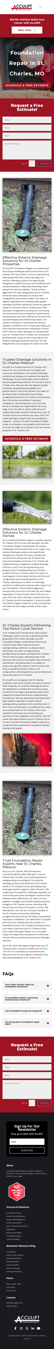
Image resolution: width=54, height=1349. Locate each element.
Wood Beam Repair (13, 1236)
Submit (44, 163)
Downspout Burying (13, 1271)
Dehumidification (12, 1261)
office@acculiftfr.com (14, 1303)
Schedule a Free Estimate (27, 85)
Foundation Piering (13, 1213)
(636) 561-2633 (11, 1306)
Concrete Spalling (13, 1239)
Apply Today (24, 30)
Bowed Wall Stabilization (15, 1216)
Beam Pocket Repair (14, 1233)
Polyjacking (10, 1229)
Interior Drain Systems (14, 1255)
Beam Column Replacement (16, 1226)
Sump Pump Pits (12, 1265)
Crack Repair (11, 1252)
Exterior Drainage (13, 1268)
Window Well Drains (14, 1258)
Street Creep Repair (13, 1223)
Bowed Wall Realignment (15, 1219)
